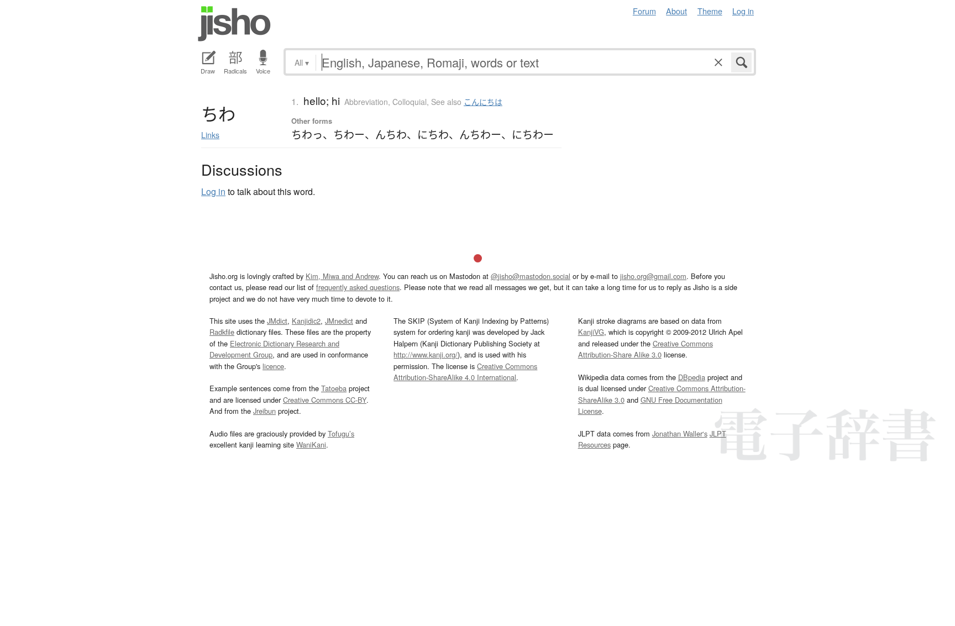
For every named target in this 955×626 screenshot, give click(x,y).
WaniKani (311, 444)
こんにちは (483, 101)
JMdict (277, 320)
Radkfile (221, 332)
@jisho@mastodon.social (530, 276)
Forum (644, 11)
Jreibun (264, 411)
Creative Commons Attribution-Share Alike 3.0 (645, 349)
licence (273, 366)
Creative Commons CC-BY (324, 399)
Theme (709, 11)
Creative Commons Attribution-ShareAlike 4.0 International (465, 371)
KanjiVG (591, 332)
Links (210, 134)
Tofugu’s (341, 433)
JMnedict (339, 320)
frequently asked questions (358, 287)
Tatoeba (334, 388)
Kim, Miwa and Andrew (342, 276)
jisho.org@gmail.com (653, 276)
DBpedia (691, 377)
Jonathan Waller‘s (679, 433)
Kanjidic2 (306, 320)
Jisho (234, 23)
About (676, 11)
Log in (743, 11)
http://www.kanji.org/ (425, 354)
